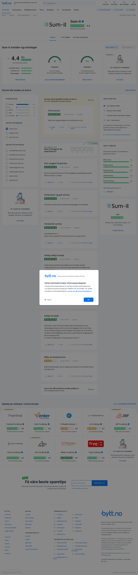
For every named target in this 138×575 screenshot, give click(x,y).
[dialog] (69, 287)
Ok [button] (89, 299)
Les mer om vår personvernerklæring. (79, 291)
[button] (48, 300)
